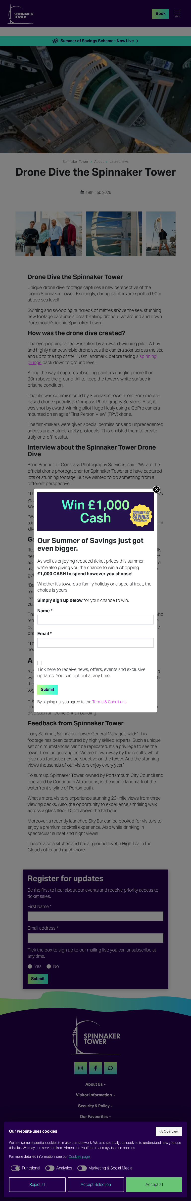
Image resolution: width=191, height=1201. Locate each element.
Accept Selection (96, 1184)
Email (44, 633)
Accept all (154, 1184)
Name (44, 610)
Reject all (37, 1184)
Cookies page (79, 1156)
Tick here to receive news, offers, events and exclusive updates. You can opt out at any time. (91, 672)
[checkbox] (24, 1168)
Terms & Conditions (109, 701)
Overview (171, 1131)
